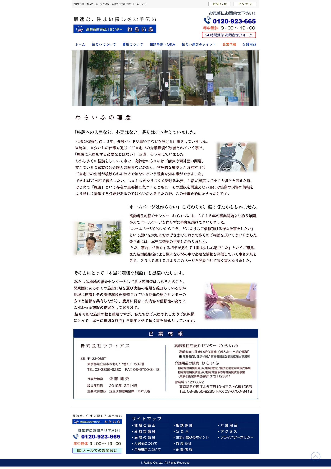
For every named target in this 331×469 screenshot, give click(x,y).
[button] (103, 44)
